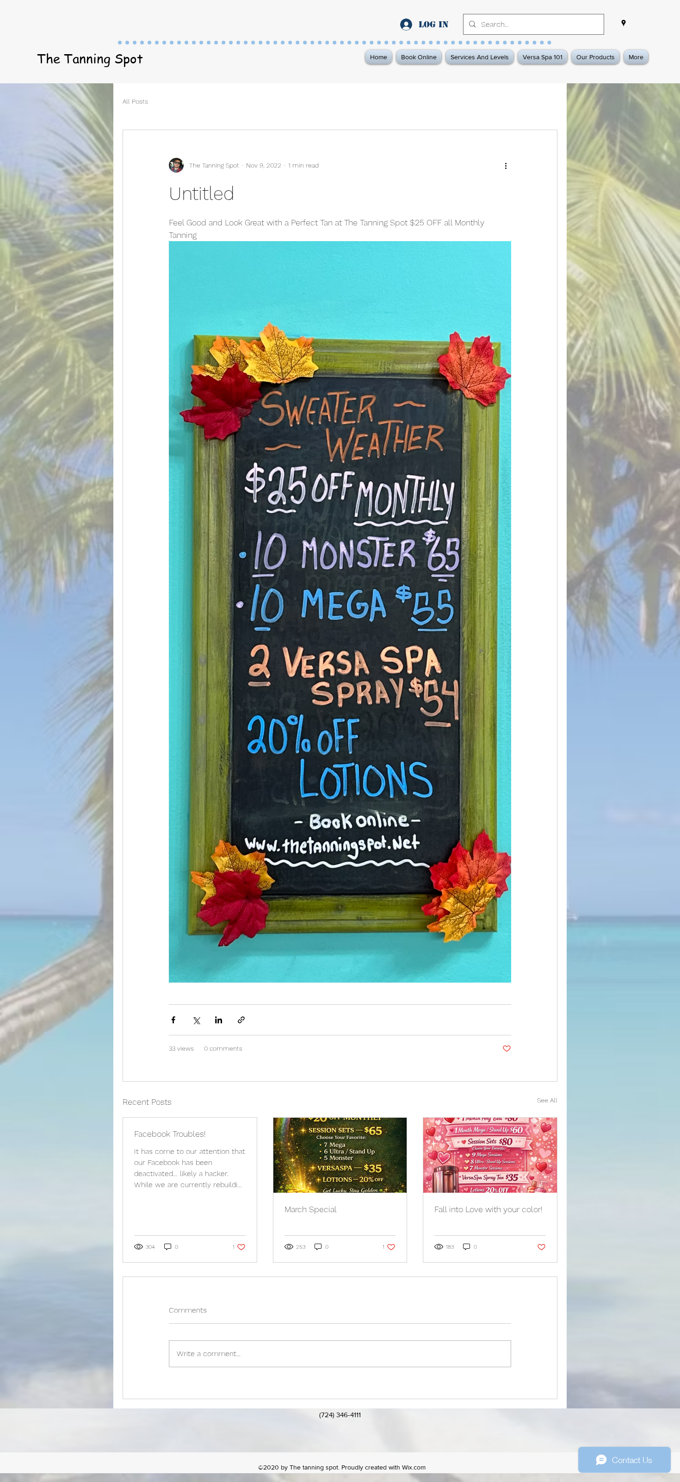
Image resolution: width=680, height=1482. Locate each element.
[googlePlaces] (623, 23)
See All (547, 1100)
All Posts (135, 101)
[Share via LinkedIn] (218, 1019)
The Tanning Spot (90, 58)
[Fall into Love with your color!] (490, 1155)
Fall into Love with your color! (488, 1209)
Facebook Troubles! (170, 1134)
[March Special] (340, 1155)
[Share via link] (241, 1019)
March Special (310, 1209)
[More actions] (505, 165)
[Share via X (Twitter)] (196, 1019)
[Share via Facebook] (173, 1019)
